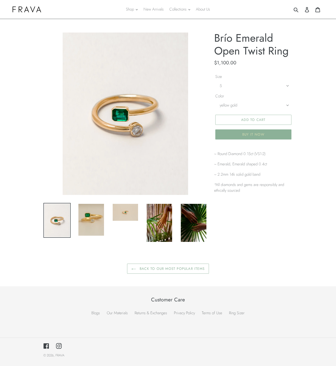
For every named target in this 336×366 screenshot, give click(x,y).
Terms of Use (212, 313)
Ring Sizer (237, 313)
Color (219, 96)
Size (218, 76)
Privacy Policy (184, 313)
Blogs (95, 313)
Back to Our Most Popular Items (171, 268)
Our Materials (117, 313)
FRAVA (60, 355)
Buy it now (253, 134)
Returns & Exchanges (151, 313)
